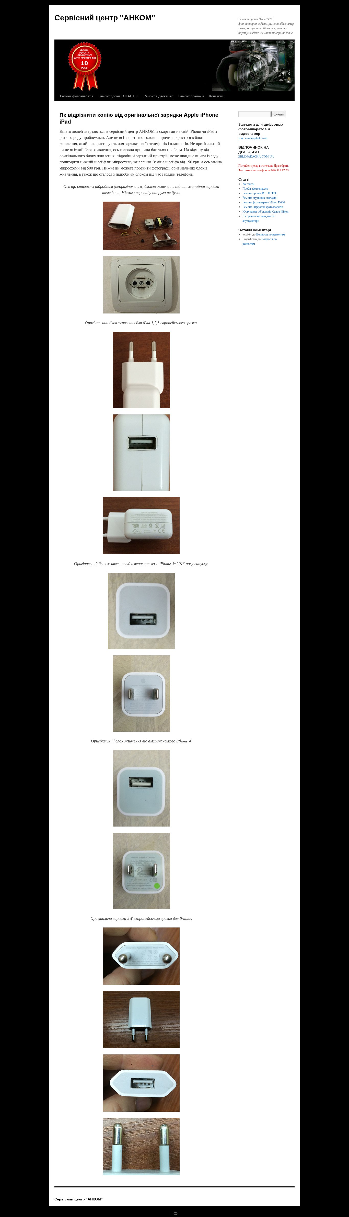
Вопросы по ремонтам (270, 234)
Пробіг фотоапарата (255, 188)
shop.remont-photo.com (252, 138)
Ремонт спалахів (191, 96)
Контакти (216, 96)
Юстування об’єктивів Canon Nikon (265, 211)
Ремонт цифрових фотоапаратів (262, 207)
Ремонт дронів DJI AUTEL (118, 96)
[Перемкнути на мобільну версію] (174, 1215)
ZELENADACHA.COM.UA (256, 156)
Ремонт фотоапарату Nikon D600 (263, 202)
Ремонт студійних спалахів (259, 197)
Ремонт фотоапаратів (76, 96)
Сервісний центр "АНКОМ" (104, 17)
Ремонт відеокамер (158, 96)
